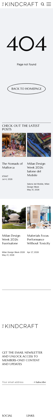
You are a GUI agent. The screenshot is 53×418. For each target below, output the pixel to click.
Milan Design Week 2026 (13, 252)
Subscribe (41, 382)
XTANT (5, 176)
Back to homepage (26, 89)
